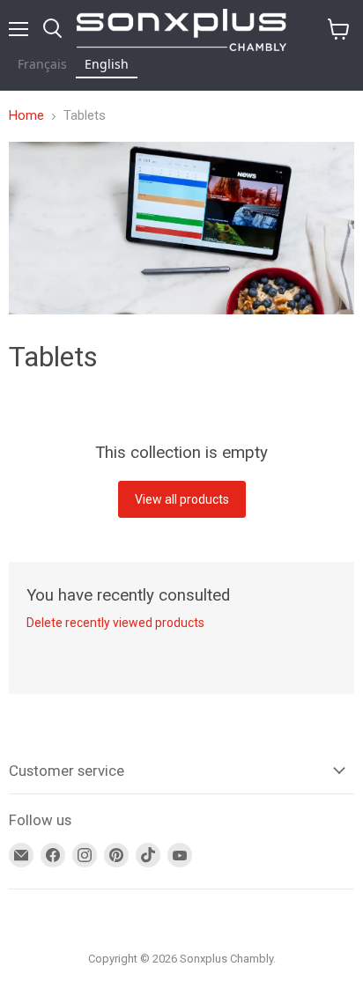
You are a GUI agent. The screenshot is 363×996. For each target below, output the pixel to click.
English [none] (107, 63)
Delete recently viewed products (115, 623)
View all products (182, 499)
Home (26, 115)
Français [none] (42, 63)
